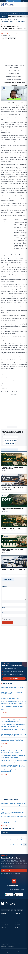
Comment (4, 586)
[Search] (26, 13)
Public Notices (15, 33)
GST (2, 918)
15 (21, 842)
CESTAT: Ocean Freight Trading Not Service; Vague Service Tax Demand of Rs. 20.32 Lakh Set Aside (13, 708)
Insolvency (17, 922)
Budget (12, 13)
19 (10, 844)
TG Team (5, 32)
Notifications (3, 930)
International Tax (4, 924)
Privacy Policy (3, 946)
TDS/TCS (3, 922)
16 (25, 842)
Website (4, 612)
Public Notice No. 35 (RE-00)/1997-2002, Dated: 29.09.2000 (13, 27)
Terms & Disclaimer (11, 946)
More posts (4, 712)
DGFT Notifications (12, 426)
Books (9, 1)
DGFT (6, 19)
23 (25, 844)
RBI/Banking (17, 920)
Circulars (3, 932)
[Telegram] (21, 910)
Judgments (3, 934)
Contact (16, 936)
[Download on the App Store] (18, 894)
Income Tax (6, 13)
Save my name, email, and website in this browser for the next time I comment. (14, 619)
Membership (17, 938)
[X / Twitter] (5, 910)
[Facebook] (2, 910)
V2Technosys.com (4, 944)
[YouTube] (8, 910)
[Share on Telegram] (14, 38)
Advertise (17, 934)
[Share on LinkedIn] (9, 38)
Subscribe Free (6, 870)
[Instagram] (15, 910)
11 (6, 842)
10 (2, 842)
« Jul (2, 852)
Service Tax (17, 13)
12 (10, 842)
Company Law (18, 916)
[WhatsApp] (18, 910)
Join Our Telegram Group (11, 440)
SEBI (16, 918)
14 (17, 842)
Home (2, 13)
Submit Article (18, 932)
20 (14, 844)
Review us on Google (9, 443)
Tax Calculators (4, 938)
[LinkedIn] (12, 910)
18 (6, 844)
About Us (17, 930)
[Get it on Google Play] (9, 894)
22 (21, 844)
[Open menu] (25, 5)
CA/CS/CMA (17, 924)
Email (3, 607)
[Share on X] (6, 38)
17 (2, 844)
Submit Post (17, 1)
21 (17, 844)
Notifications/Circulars (13, 19)
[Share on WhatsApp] (11, 38)
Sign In (24, 1)
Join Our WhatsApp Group (11, 437)
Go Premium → (14, 678)
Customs (3, 920)
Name (4, 601)
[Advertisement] (11, 54)
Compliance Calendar (6, 936)
